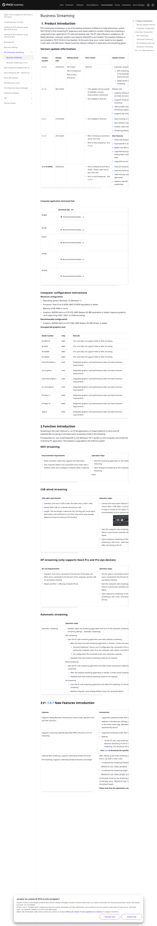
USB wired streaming (145, 39)
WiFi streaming (142, 36)
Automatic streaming (145, 47)
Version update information (147, 25)
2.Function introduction (144, 32)
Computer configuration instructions (147, 28)
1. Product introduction (144, 21)
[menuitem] (18, 15)
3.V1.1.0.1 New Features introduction (146, 50)
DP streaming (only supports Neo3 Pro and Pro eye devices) (147, 43)
